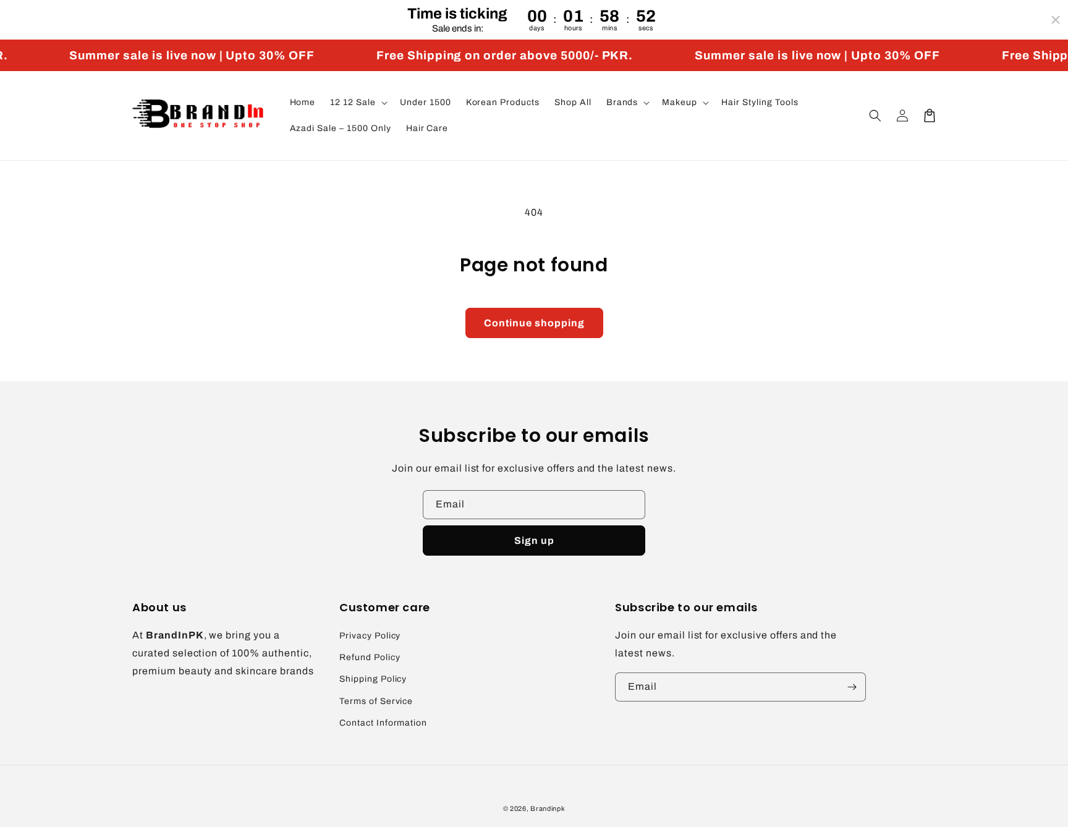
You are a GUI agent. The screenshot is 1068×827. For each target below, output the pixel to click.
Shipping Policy (373, 679)
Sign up (534, 540)
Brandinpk (547, 808)
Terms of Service (376, 701)
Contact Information (383, 722)
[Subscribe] (851, 687)
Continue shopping (534, 323)
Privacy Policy (369, 635)
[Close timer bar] (1056, 20)
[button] (357, 103)
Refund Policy (369, 657)
